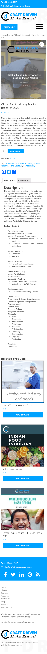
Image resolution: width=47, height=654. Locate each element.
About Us (4, 590)
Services (4, 593)
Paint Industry (29, 166)
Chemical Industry (25, 163)
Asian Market (11, 163)
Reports (10, 35)
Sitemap (4, 604)
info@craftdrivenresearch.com (18, 567)
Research (5, 596)
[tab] (9, 180)
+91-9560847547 (10, 563)
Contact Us (5, 599)
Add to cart (16, 151)
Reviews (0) (23, 180)
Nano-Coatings (16, 166)
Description (9, 180)
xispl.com (19, 645)
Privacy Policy (6, 607)
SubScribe (9, 27)
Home (3, 35)
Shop (3, 601)
